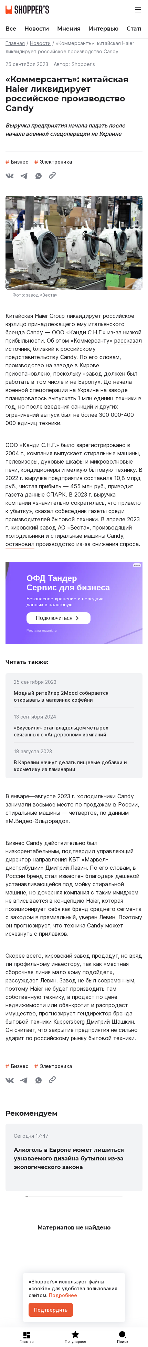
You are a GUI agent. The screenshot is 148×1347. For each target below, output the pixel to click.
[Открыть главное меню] (138, 9)
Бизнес (19, 162)
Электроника (56, 162)
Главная (15, 43)
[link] (74, 696)
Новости (40, 43)
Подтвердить (50, 1310)
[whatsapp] (38, 177)
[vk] (10, 177)
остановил (20, 544)
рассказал (128, 340)
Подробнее (62, 1295)
